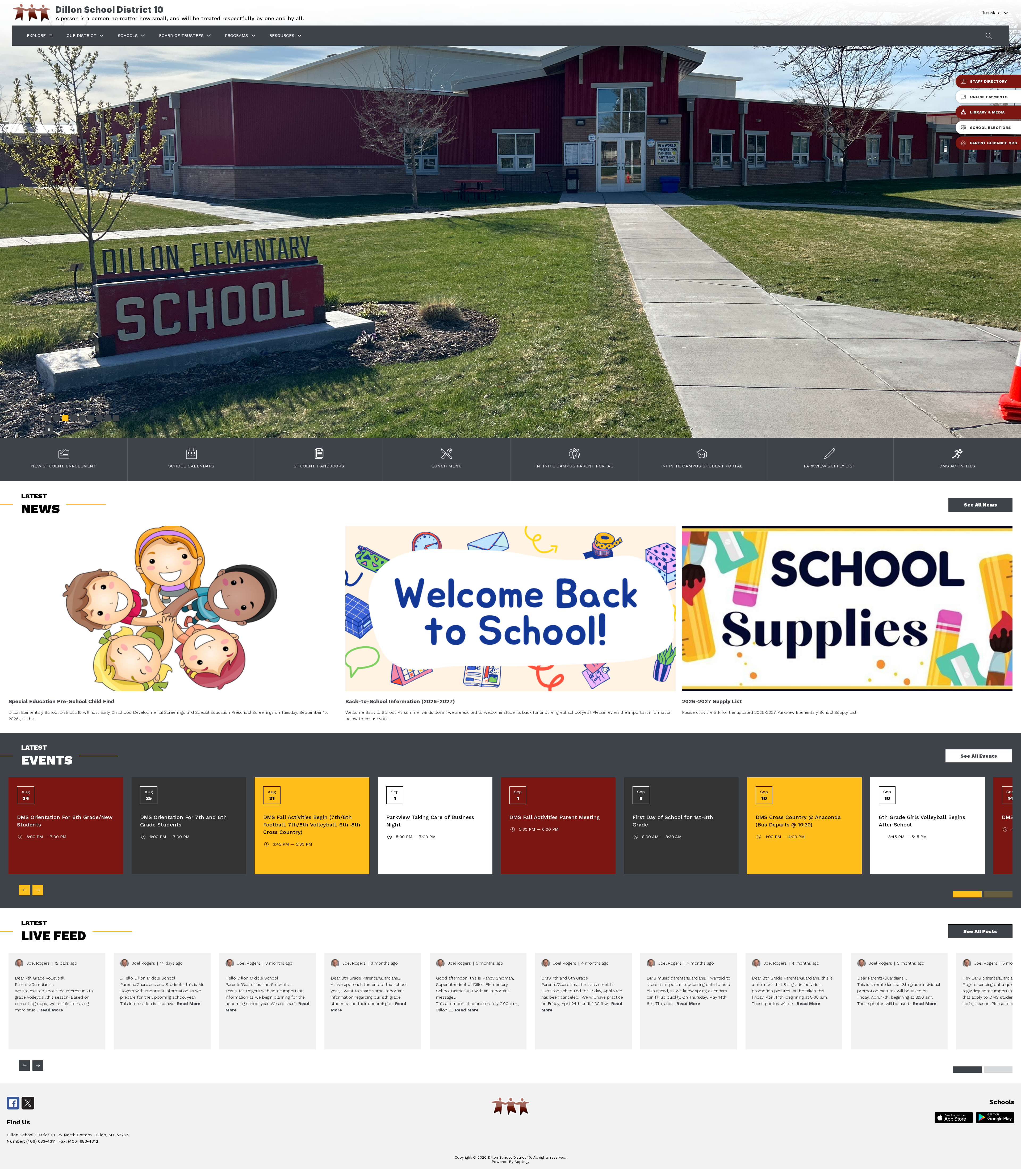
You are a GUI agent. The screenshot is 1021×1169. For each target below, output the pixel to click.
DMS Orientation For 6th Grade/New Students (64, 821)
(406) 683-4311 (41, 1141)
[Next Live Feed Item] (37, 1065)
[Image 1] (48, 418)
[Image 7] (99, 418)
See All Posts (980, 931)
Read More (51, 1009)
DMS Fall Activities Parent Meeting (554, 817)
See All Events (978, 756)
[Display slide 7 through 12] (998, 894)
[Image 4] (73, 418)
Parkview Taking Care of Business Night (430, 821)
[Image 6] (90, 418)
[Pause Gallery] (49, 429)
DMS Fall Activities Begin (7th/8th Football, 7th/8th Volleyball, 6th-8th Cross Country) (311, 824)
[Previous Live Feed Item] (24, 1065)
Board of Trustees (181, 35)
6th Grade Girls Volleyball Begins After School (922, 821)
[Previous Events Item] (24, 890)
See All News (980, 505)
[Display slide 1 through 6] (967, 894)
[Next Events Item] (37, 890)
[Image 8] (107, 418)
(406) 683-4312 (83, 1141)
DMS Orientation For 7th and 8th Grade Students (183, 821)
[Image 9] (116, 418)
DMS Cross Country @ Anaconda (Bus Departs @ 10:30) (798, 821)
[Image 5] (82, 418)
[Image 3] (65, 418)
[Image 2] (56, 418)
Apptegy (521, 1161)
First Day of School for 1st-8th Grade (673, 821)
